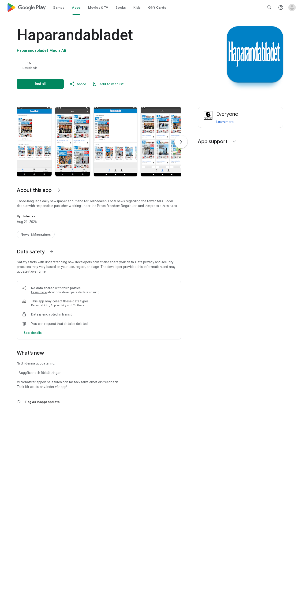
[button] (34, 141)
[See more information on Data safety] (51, 251)
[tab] (58, 7)
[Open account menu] (292, 7)
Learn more (39, 292)
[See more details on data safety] (33, 332)
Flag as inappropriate (38, 402)
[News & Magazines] (36, 234)
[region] (110, 65)
